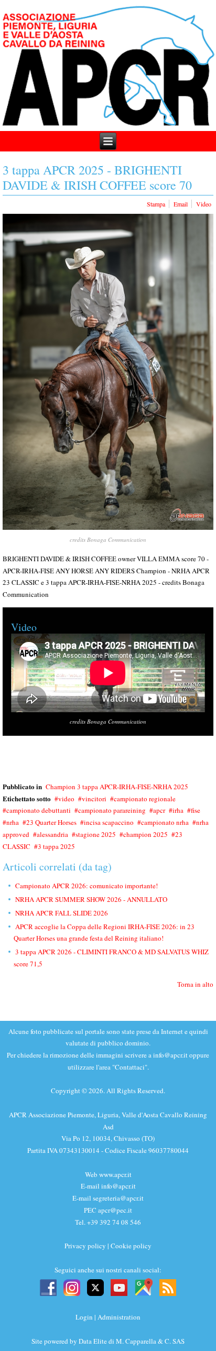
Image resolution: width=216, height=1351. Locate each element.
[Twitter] (95, 1286)
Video (203, 204)
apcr (159, 810)
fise (195, 810)
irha (177, 810)
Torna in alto (195, 984)
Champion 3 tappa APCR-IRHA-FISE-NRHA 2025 (117, 786)
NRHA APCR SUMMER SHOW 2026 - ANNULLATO (91, 899)
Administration (119, 1317)
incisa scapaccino (109, 822)
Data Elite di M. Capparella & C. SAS (132, 1341)
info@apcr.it (170, 1055)
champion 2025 (145, 834)
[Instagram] (72, 1286)
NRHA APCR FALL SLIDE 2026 (61, 913)
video (66, 798)
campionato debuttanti (38, 810)
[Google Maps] (143, 1286)
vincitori (94, 798)
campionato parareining (112, 810)
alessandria (52, 834)
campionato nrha (165, 822)
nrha (12, 822)
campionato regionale (145, 798)
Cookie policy (131, 1245)
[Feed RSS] (168, 1286)
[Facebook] (48, 1286)
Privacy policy (85, 1245)
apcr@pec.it (115, 1210)
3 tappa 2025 (56, 846)
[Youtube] (119, 1286)
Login (84, 1317)
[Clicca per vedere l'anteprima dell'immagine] (108, 372)
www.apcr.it (115, 1174)
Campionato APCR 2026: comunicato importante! (86, 885)
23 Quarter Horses (51, 822)
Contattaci (130, 1067)
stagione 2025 (95, 834)
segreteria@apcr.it (118, 1198)
